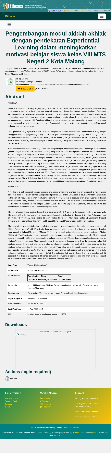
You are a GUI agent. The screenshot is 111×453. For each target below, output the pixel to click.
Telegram (46, 407)
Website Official (11, 398)
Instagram (46, 404)
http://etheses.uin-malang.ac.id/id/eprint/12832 (46, 314)
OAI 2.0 (95, 433)
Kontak (8, 407)
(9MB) (30, 88)
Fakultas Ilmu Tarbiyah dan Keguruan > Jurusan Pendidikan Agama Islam (58, 293)
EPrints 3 (76, 433)
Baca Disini (26, 88)
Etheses (10, 16)
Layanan (8, 404)
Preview (45, 88)
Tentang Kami (11, 401)
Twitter (45, 401)
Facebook (46, 398)
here (58, 435)
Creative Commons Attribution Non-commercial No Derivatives (63, 85)
